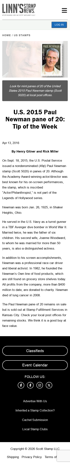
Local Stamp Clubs (35, 429)
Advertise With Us (35, 401)
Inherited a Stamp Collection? (35, 410)
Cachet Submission (35, 420)
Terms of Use (54, 457)
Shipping (13, 457)
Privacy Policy (32, 457)
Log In (59, 24)
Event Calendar (35, 365)
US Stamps (22, 35)
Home (6, 35)
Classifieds (35, 351)
